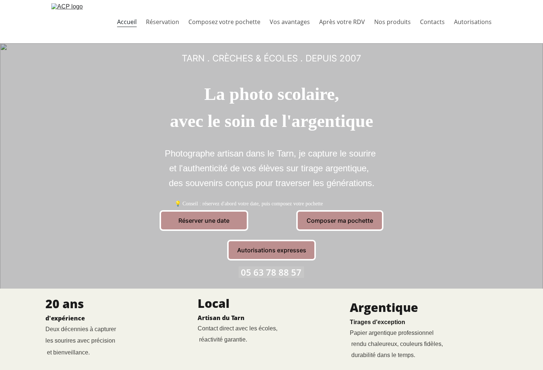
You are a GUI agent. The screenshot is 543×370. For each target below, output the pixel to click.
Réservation (162, 22)
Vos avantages (290, 22)
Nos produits (392, 22)
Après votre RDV (342, 22)
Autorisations (473, 22)
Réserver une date (203, 220)
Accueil (127, 22)
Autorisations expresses (271, 250)
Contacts (432, 22)
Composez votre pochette (224, 22)
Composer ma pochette (340, 220)
